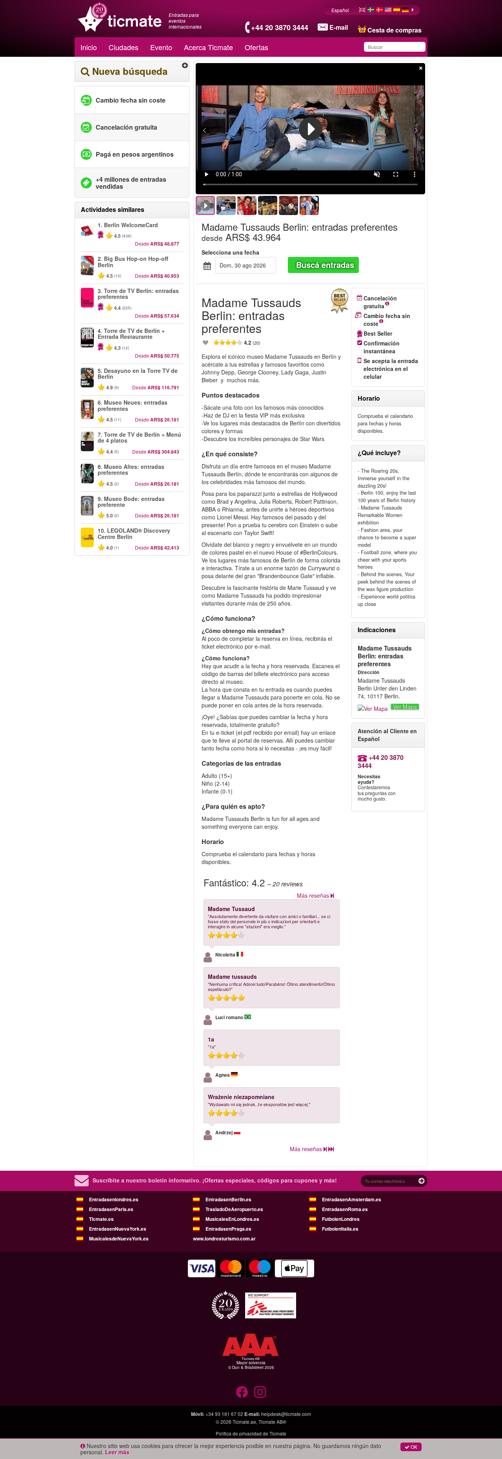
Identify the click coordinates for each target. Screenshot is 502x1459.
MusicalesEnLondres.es (232, 1218)
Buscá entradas (325, 264)
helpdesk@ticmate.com (286, 1413)
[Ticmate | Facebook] (242, 1392)
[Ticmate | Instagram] (260, 1392)
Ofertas (256, 47)
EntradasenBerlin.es (228, 1199)
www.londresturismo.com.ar (224, 1238)
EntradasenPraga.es (228, 1228)
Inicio (88, 47)
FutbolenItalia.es (340, 1228)
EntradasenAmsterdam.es (351, 1199)
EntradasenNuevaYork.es (117, 1228)
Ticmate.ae (244, 1421)
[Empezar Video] (310, 129)
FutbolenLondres (341, 1218)
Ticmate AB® (272, 1421)
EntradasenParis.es (111, 1209)
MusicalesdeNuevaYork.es (119, 1238)
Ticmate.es (101, 1218)
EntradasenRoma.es (345, 1209)
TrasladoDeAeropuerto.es (234, 1209)
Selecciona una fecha (230, 252)
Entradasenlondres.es (113, 1199)
